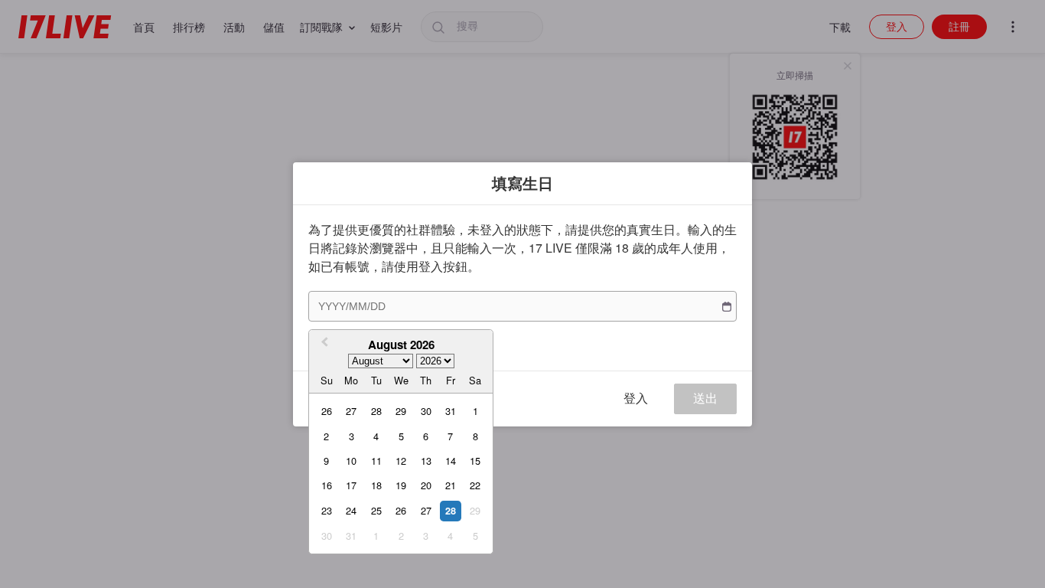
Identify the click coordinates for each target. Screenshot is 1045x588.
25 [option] (376, 510)
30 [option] (426, 410)
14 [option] (450, 460)
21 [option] (450, 485)
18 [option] (376, 485)
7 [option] (450, 436)
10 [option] (351, 460)
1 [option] (475, 410)
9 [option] (326, 460)
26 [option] (326, 410)
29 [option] (401, 410)
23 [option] (326, 510)
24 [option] (351, 510)
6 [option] (425, 436)
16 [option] (326, 485)
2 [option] (326, 436)
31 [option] (450, 410)
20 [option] (426, 485)
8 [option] (475, 436)
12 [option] (401, 460)
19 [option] (401, 485)
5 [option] (401, 436)
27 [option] (351, 410)
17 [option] (351, 485)
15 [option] (475, 460)
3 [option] (351, 436)
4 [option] (376, 436)
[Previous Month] (323, 344)
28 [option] (376, 410)
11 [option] (376, 460)
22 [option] (475, 485)
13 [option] (426, 460)
